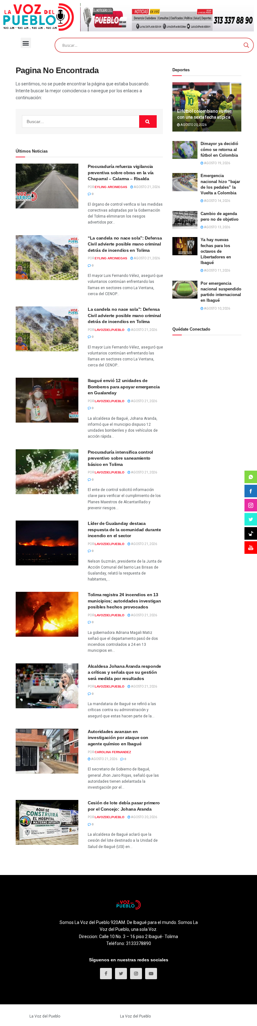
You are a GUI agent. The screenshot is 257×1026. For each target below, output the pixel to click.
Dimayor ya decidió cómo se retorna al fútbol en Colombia (219, 149)
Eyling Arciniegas (111, 187)
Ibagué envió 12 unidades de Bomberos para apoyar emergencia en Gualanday (124, 386)
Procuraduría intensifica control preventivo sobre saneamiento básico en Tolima (120, 458)
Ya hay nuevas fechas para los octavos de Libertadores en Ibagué (216, 251)
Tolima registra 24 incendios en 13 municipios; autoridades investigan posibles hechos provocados (124, 600)
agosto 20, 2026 (143, 817)
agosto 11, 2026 (216, 270)
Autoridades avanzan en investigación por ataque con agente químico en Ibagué (118, 737)
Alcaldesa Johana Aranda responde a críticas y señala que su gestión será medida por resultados (124, 672)
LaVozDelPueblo (109, 330)
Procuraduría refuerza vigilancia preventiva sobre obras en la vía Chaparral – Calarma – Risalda (121, 172)
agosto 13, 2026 (216, 227)
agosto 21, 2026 (146, 187)
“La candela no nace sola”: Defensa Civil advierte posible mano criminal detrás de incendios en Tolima (125, 244)
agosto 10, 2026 (216, 308)
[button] (26, 43)
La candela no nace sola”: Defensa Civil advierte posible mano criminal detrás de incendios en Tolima (124, 315)
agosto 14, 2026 (216, 200)
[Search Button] (148, 121)
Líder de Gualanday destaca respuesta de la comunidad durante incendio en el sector (124, 529)
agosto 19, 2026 (216, 163)
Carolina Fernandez (113, 752)
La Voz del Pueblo (44, 1016)
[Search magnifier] (246, 45)
